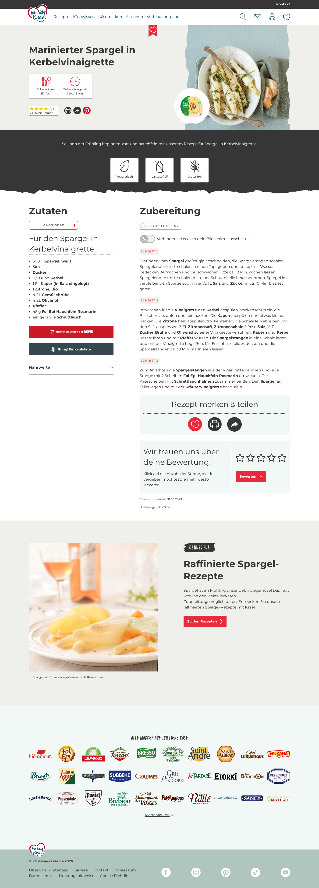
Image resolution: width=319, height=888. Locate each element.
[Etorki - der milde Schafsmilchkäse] (225, 776)
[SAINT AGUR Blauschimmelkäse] (67, 776)
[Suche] (243, 16)
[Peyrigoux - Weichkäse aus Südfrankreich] (278, 776)
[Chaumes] (146, 776)
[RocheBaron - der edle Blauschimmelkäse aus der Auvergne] (40, 798)
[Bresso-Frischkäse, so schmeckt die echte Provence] (146, 754)
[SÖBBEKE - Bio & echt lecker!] (119, 776)
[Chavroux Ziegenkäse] (93, 754)
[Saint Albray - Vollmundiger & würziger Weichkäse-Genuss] (226, 754)
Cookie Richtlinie (116, 876)
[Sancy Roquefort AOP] (252, 798)
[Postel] (93, 798)
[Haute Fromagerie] (93, 776)
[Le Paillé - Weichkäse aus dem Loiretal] (199, 798)
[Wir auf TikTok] (255, 873)
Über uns (38, 870)
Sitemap (60, 870)
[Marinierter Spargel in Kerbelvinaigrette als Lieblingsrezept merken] (153, 31)
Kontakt (283, 4)
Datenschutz (41, 876)
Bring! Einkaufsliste (74, 349)
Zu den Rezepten (202, 621)
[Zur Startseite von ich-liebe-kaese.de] (37, 13)
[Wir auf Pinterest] (225, 873)
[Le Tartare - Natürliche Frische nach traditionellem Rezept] (199, 776)
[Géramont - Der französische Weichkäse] (40, 754)
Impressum (125, 870)
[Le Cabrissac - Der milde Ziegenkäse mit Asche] (225, 798)
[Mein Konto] (272, 16)
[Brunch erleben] (40, 776)
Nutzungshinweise (77, 876)
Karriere (81, 870)
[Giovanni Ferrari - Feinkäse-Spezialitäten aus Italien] (119, 754)
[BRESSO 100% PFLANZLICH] (172, 754)
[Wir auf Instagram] (196, 873)
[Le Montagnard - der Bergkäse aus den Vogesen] (146, 798)
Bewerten (247, 476)
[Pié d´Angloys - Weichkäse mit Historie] (172, 798)
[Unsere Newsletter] (257, 16)
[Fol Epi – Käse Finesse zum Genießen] (66, 754)
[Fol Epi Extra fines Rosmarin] (192, 106)
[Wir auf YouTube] (285, 873)
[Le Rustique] (252, 754)
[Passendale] (66, 798)
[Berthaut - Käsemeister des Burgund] (278, 798)
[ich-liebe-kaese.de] (37, 849)
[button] (77, 110)
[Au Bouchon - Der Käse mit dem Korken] (252, 776)
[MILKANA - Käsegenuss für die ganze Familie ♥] (278, 754)
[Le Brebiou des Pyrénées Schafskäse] (119, 798)
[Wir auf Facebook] (166, 873)
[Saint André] (199, 754)
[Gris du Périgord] (172, 776)
